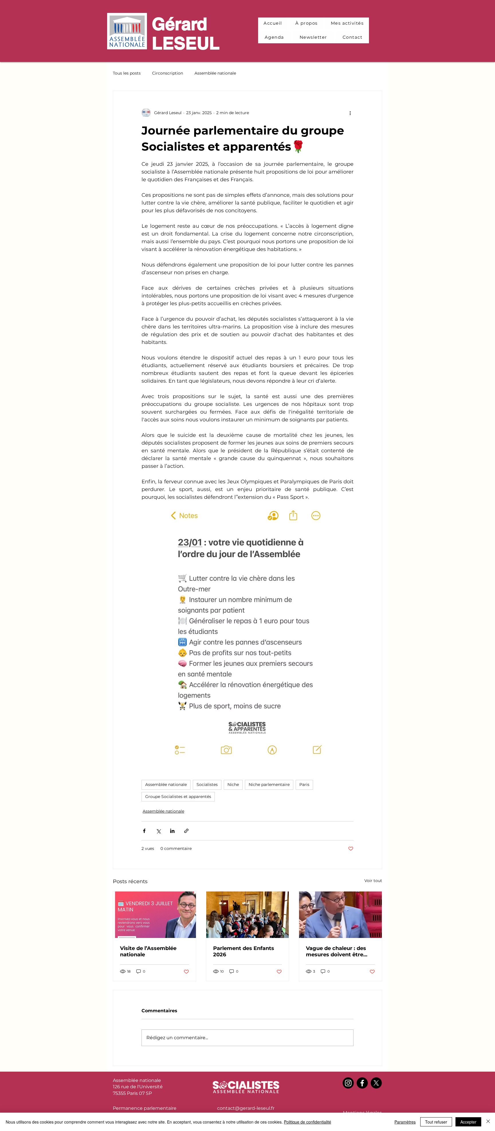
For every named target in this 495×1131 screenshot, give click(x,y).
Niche (233, 784)
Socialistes (207, 784)
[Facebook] (362, 1083)
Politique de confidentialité (307, 1122)
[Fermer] (488, 1121)
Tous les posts (127, 73)
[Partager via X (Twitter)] (158, 831)
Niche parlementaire (269, 784)
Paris (304, 784)
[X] (376, 1083)
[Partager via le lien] (186, 831)
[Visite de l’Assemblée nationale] (154, 914)
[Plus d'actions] (350, 112)
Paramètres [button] (405, 1122)
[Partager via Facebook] (144, 831)
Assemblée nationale (215, 73)
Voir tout (373, 880)
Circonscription (167, 73)
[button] (347, 23)
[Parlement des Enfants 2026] (247, 914)
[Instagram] (348, 1083)
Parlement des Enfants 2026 (243, 951)
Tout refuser (436, 1122)
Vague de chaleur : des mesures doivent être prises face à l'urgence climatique (336, 951)
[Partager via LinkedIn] (172, 831)
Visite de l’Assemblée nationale (148, 951)
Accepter (468, 1122)
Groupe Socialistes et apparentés (178, 796)
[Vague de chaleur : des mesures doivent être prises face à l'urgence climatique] (340, 914)
